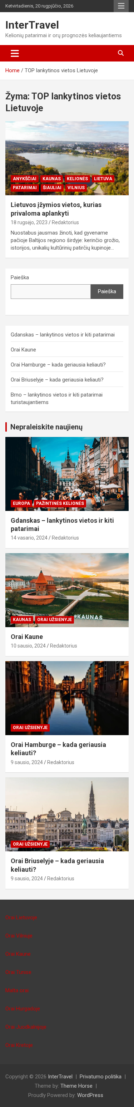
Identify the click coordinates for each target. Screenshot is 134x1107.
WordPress (90, 1095)
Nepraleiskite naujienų (46, 427)
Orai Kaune (23, 349)
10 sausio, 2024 (28, 646)
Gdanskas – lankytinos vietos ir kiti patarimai (63, 334)
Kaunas (52, 178)
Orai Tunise (18, 972)
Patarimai (25, 187)
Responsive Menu (121, 6)
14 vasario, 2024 (29, 538)
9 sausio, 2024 (27, 762)
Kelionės (77, 178)
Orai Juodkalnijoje (25, 1027)
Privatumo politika (100, 1076)
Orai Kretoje (19, 1045)
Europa (21, 503)
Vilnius (76, 187)
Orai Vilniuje (19, 936)
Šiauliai (52, 187)
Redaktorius (65, 222)
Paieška (20, 277)
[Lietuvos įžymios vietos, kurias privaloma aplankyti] (67, 158)
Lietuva (103, 178)
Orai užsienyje (54, 619)
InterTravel (32, 25)
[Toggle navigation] (14, 53)
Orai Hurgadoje (22, 1008)
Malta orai (17, 990)
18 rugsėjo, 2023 (29, 222)
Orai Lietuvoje (21, 917)
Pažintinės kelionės (60, 503)
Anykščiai (24, 178)
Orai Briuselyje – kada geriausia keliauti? (57, 380)
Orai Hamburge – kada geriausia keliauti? (58, 364)
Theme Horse (76, 1086)
